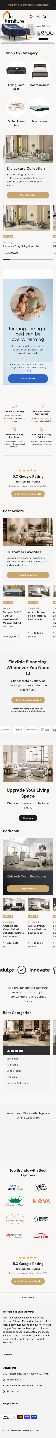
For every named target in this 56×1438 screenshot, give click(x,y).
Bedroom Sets (39, 85)
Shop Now (28, 818)
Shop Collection (28, 195)
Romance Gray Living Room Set (21, 246)
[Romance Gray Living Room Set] (26, 218)
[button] (44, 17)
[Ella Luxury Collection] (28, 149)
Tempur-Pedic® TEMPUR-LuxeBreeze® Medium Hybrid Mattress (12, 619)
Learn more (42, 4)
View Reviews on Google (28, 493)
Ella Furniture (15, 1431)
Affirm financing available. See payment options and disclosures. (28, 710)
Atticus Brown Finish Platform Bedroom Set (37, 616)
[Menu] (51, 17)
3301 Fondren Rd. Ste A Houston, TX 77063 (26, 1373)
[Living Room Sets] (16, 70)
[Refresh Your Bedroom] (28, 854)
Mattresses (39, 121)
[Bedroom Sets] (40, 70)
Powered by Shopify (30, 1431)
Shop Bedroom (28, 888)
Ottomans (12, 1076)
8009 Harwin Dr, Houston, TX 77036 (22, 1385)
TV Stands (12, 1064)
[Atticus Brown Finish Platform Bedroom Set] (39, 591)
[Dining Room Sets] (16, 107)
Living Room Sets (16, 87)
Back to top (28, 1297)
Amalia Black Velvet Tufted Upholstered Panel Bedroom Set (13, 931)
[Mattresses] (40, 107)
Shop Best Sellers (28, 575)
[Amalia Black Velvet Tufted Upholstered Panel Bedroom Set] (14, 904)
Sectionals (12, 1058)
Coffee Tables (14, 1070)
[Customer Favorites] (28, 532)
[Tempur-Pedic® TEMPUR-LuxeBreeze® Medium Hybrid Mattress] (14, 591)
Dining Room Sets (16, 123)
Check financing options (28, 700)
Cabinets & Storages (18, 1083)
